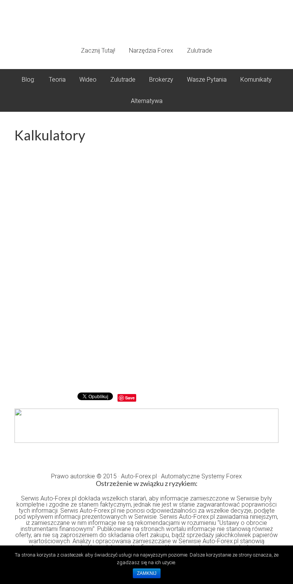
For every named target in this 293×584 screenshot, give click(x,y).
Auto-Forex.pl (146, 23)
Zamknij (146, 573)
